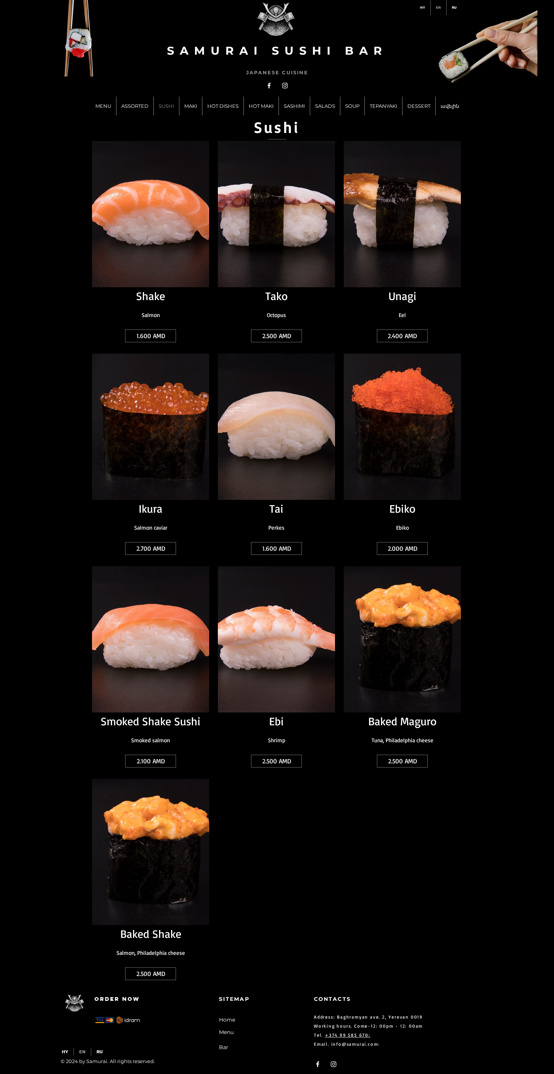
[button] (150, 335)
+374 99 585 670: (347, 1035)
